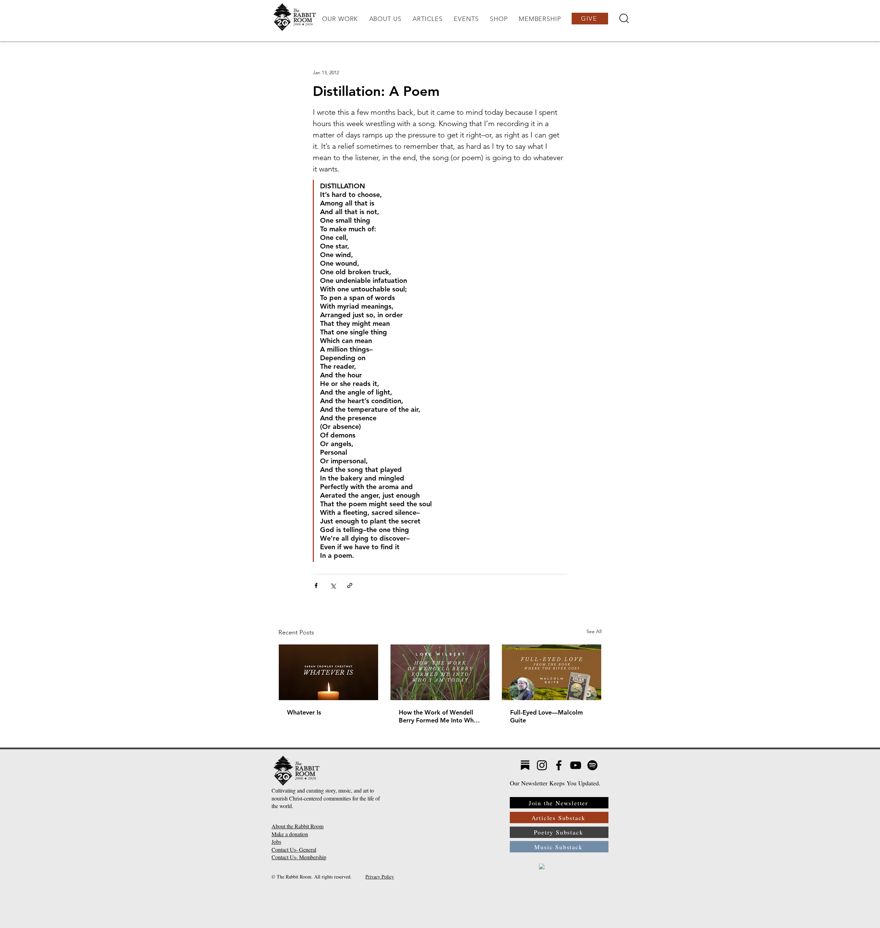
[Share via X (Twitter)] (333, 585)
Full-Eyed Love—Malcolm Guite (546, 716)
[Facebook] (558, 765)
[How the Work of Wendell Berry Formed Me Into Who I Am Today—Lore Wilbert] (440, 672)
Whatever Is (304, 712)
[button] (340, 19)
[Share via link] (349, 585)
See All (594, 631)
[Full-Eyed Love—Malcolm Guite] (551, 672)
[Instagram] (542, 765)
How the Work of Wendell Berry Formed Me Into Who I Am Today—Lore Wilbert (440, 716)
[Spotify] (592, 765)
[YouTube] (575, 765)
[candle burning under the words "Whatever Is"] (328, 672)
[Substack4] (525, 765)
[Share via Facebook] (316, 585)
